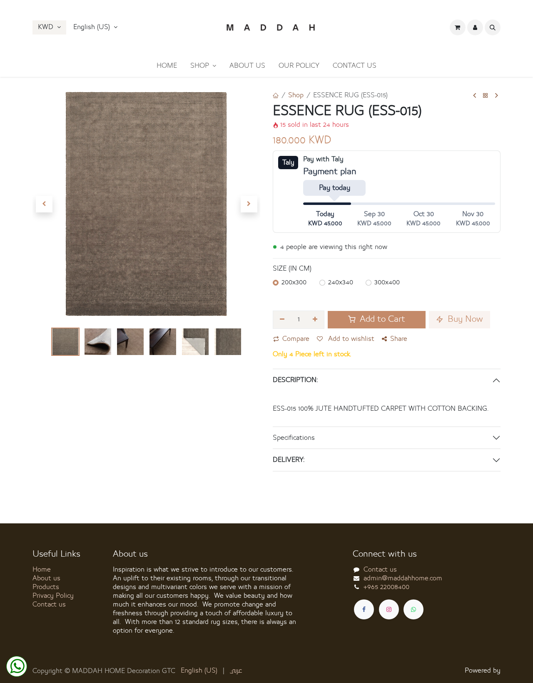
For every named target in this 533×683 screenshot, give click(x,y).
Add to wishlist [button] (350, 339)
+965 (386, 587)
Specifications (294, 438)
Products (45, 587)
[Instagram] (389, 609)
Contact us (49, 604)
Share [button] (398, 339)
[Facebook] (364, 609)
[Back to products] (486, 95)
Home (41, 569)
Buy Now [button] (464, 319)
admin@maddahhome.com (403, 578)
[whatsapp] (413, 609)
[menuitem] (167, 66)
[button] (95, 27)
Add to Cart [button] (381, 319)
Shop (296, 95)
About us (46, 578)
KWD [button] (46, 27)
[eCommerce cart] (458, 27)
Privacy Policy (53, 596)
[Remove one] (282, 319)
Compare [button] (295, 339)
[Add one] (315, 319)
